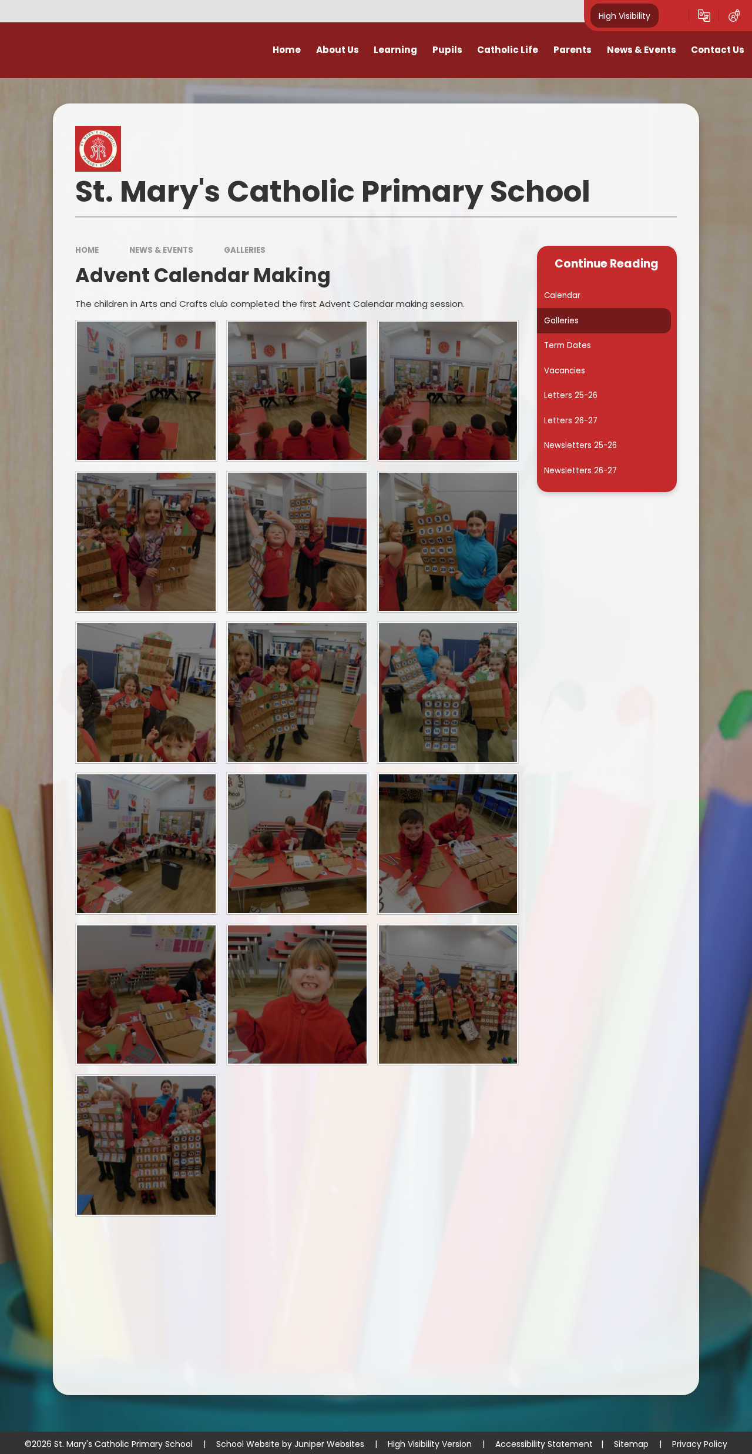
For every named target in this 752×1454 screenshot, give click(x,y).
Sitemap (631, 1444)
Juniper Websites (329, 1444)
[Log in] (734, 16)
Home (87, 250)
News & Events (161, 250)
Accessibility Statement (544, 1444)
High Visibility (624, 15)
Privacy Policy (699, 1444)
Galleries (245, 250)
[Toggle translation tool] (704, 16)
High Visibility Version (430, 1444)
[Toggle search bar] (674, 16)
